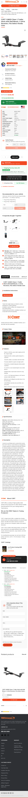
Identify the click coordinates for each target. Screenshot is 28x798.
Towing (2, 743)
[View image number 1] (3, 56)
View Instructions (7, 295)
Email (4, 623)
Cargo (2, 753)
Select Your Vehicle (14, 5)
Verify (16, 148)
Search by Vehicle (18, 743)
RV (1, 755)
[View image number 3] (10, 56)
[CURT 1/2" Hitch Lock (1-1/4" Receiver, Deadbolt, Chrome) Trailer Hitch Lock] (14, 228)
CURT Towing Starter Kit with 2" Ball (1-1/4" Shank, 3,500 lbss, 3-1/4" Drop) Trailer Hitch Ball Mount (14, 257)
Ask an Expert (18, 65)
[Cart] (26, 2)
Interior (3, 750)
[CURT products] (3, 107)
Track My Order (4, 768)
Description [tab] (5, 276)
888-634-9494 (10, 65)
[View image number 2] (6, 56)
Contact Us (3, 765)
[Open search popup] (22, 2)
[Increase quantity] (8, 157)
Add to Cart (14, 699)
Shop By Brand (17, 752)
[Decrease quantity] (2, 157)
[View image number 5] (18, 56)
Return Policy (4, 775)
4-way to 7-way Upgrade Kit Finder (18, 746)
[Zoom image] (25, 30)
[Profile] (24, 2)
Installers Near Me (5, 770)
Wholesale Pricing (18, 749)
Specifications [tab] (15, 276)
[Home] (12, 2)
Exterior (3, 748)
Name (4, 610)
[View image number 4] (14, 56)
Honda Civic (12, 570)
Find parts (20, 208)
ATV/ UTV (3, 758)
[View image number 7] (25, 56)
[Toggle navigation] (2, 2)
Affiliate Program (5, 783)
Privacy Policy (4, 778)
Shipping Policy (4, 773)
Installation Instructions (8, 186)
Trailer (2, 745)
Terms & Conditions (5, 780)
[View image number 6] (22, 56)
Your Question (6, 629)
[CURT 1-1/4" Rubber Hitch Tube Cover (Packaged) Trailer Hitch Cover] (6, 235)
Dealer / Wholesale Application (5, 786)
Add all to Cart (14, 246)
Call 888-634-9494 (12, 561)
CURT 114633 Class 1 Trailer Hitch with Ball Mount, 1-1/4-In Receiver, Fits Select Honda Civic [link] (13, 13)
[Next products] (26, 705)
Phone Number (6, 616)
